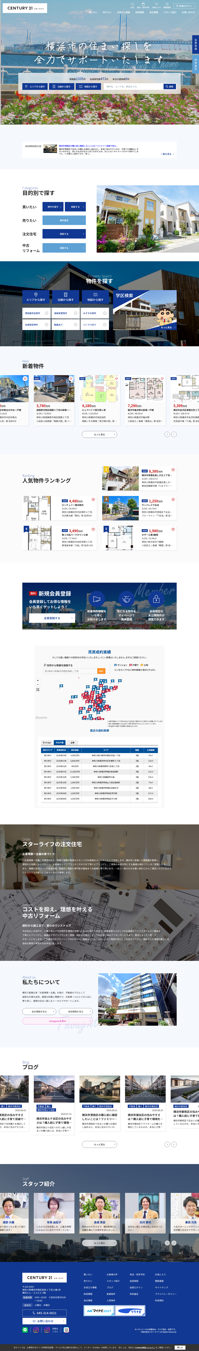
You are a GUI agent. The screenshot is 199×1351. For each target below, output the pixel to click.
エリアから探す (37, 86)
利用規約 (159, 1300)
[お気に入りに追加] (25, 378)
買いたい (93, 12)
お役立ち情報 (123, 12)
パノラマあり (89, 324)
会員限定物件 (31, 324)
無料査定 (64, 220)
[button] (167, 434)
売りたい (107, 12)
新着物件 (111, 1293)
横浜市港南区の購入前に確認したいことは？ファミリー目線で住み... (88, 145)
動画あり (58, 324)
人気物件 (111, 1300)
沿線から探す (64, 86)
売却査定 (134, 1293)
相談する (75, 206)
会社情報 (153, 12)
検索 (171, 86)
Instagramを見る (57, 1021)
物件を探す (53, 206)
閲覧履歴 (167, 7)
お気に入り (156, 7)
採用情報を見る (75, 1011)
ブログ (110, 1287)
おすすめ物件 (89, 313)
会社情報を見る (39, 1011)
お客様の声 (112, 1274)
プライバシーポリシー (166, 1293)
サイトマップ (161, 1287)
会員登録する (52, 618)
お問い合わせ (188, 12)
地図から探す (90, 86)
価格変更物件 (60, 313)
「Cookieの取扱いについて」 (145, 1348)
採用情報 (139, 12)
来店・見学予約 (143, 7)
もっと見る (99, 434)
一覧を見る (166, 154)
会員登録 (134, 1281)
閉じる (180, 1347)
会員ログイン (185, 5)
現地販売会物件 (32, 313)
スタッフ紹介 (170, 12)
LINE (132, 7)
